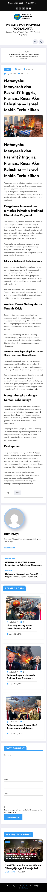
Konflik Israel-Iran (17, 415)
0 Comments (24, 74)
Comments (7, 755)
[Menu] (5, 42)
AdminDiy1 (29, 69)
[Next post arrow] (41, 575)
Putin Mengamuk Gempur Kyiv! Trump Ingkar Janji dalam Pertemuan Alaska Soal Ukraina (22, 727)
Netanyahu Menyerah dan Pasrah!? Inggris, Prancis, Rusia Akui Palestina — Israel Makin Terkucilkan (22, 575)
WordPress (26, 886)
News (8, 842)
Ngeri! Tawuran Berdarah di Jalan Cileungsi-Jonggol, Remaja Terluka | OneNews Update (23, 866)
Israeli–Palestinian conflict (28, 389)
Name (6, 779)
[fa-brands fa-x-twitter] (20, 8)
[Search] (35, 42)
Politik (7, 69)
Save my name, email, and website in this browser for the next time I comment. (23, 811)
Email (6, 793)
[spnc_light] (41, 41)
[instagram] (27, 8)
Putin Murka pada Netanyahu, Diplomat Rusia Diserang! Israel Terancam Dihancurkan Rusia (21, 677)
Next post (8, 570)
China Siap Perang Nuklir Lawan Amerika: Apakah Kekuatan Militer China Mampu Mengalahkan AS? (22, 627)
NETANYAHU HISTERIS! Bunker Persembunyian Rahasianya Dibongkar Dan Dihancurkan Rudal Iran (23, 564)
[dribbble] (23, 8)
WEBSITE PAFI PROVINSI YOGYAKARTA (23, 27)
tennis (19, 69)
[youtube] (30, 8)
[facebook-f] (17, 8)
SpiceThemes (24, 888)
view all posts (9, 547)
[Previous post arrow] (41, 562)
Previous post (10, 558)
